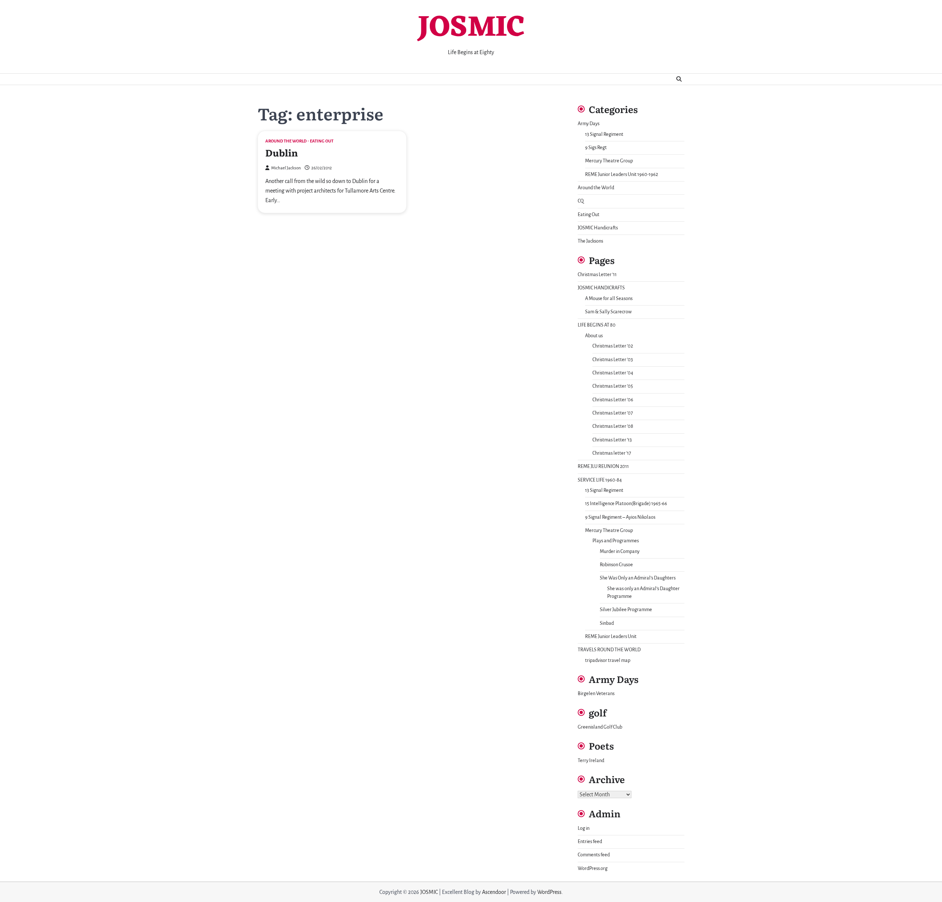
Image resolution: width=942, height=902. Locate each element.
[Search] (678, 79)
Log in (583, 828)
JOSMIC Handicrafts (598, 227)
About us (594, 335)
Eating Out (321, 141)
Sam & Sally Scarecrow (608, 311)
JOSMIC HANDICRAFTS (601, 287)
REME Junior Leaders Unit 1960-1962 (621, 174)
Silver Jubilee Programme (626, 609)
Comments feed (594, 854)
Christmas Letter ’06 (612, 399)
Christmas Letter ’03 (612, 359)
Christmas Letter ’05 (612, 386)
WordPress (549, 892)
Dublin (281, 152)
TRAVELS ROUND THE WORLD (609, 649)
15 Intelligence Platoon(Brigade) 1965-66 (626, 503)
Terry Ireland (591, 760)
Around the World (286, 141)
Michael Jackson (286, 168)
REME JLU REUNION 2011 (603, 466)
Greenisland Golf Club (600, 727)
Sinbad (607, 623)
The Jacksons (590, 241)
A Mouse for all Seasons (609, 298)
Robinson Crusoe (616, 564)
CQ (581, 201)
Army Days (588, 123)
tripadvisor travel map (607, 660)
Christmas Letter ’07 (612, 413)
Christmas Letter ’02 (612, 346)
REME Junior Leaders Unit (611, 636)
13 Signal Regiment (604, 134)
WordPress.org (593, 868)
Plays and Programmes (615, 540)
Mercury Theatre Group (609, 160)
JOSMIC (471, 28)
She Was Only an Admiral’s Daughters (638, 578)
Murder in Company (620, 551)
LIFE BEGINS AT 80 (597, 325)
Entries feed (590, 841)
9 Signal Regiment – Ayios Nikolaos (620, 517)
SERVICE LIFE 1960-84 (600, 480)
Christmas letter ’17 (611, 453)
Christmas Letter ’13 (612, 440)
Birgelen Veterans (596, 693)
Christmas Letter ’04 (612, 373)
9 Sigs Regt (596, 147)
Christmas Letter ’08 (612, 426)
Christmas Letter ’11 (597, 274)
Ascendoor (494, 892)
